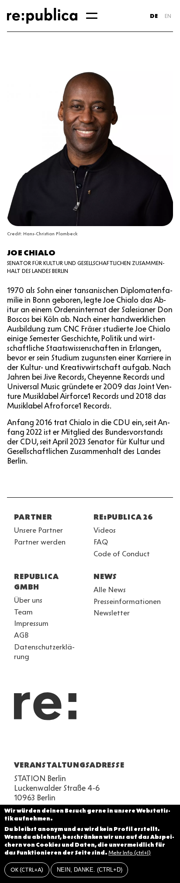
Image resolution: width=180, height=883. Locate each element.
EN (168, 16)
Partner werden (40, 541)
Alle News (109, 589)
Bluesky (50, 744)
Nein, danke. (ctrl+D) (89, 869)
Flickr (98, 744)
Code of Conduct (121, 553)
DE (154, 16)
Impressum (31, 623)
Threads (113, 744)
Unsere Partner (38, 530)
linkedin (82, 744)
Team (23, 611)
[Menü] (92, 15)
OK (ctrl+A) (26, 869)
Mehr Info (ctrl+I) (129, 852)
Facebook (129, 744)
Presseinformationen (127, 601)
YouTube (19, 744)
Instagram (35, 744)
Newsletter (111, 612)
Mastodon (66, 744)
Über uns (28, 600)
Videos (104, 530)
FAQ (100, 541)
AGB (21, 635)
